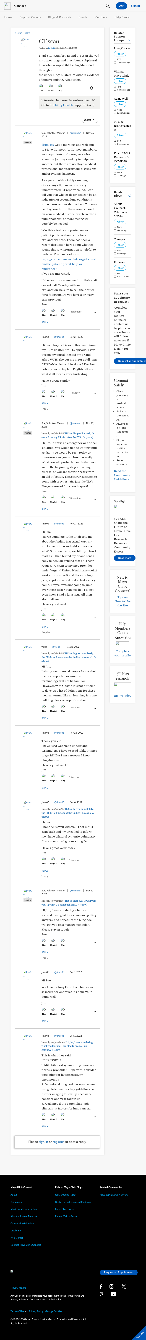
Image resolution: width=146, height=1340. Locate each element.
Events (83, 17)
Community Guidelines (22, 1223)
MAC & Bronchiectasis (122, 126)
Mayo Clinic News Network (114, 1194)
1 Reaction (74, 392)
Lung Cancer (122, 48)
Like (41, 90)
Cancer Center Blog (65, 1194)
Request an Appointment (118, 1272)
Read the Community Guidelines (122, 475)
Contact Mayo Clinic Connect (26, 1244)
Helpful (51, 90)
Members (101, 17)
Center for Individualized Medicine (73, 1202)
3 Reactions (75, 498)
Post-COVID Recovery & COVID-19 (122, 157)
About (14, 1194)
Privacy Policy (36, 1311)
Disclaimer (16, 1230)
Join (121, 5)
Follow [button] (120, 53)
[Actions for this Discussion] (97, 88)
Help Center (122, 17)
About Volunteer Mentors (24, 1216)
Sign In (135, 5)
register (58, 1141)
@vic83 (56, 646)
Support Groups (30, 17)
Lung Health (22, 32)
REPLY (44, 322)
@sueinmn (75, 132)
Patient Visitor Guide (66, 1216)
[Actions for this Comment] (94, 312)
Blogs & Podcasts (59, 17)
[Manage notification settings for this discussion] (91, 88)
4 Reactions (75, 311)
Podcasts (120, 262)
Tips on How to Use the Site (123, 601)
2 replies (45, 632)
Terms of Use (17, 1311)
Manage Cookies (53, 1311)
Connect (20, 6)
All (129, 40)
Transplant (120, 239)
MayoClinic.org (18, 1287)
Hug (60, 90)
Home (8, 17)
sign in (43, 1141)
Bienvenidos (122, 695)
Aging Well (121, 98)
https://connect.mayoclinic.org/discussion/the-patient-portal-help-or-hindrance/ (68, 264)
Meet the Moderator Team (24, 1209)
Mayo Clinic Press (64, 1209)
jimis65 (56, 48)
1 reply (44, 408)
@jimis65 (47, 144)
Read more (124, 557)
